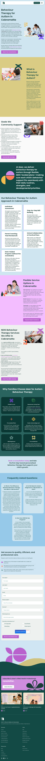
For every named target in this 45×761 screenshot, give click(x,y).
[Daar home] (3, 2)
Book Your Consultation (9, 52)
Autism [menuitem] (2, 729)
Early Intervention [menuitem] (4, 736)
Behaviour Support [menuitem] (4, 742)
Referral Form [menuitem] (24, 734)
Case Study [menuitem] (3, 753)
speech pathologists (36, 408)
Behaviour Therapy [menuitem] (4, 734)
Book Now (36, 2)
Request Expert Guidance (32, 319)
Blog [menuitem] (2, 748)
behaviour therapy (16, 30)
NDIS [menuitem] (23, 729)
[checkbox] (22, 625)
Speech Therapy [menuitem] (4, 733)
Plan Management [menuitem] (4, 740)
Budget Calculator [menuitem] (25, 740)
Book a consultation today (19, 461)
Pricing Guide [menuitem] (24, 742)
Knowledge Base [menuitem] (4, 755)
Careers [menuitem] (2, 752)
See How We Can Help (9, 157)
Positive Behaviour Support (15, 47)
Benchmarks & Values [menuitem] (26, 738)
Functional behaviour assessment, (9, 356)
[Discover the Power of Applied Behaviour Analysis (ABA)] (11, 698)
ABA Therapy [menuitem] (3, 731)
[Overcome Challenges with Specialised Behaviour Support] (33, 698)
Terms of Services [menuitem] (25, 750)
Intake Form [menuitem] (24, 733)
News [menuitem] (2, 750)
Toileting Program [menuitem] (4, 738)
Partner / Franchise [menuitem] (25, 736)
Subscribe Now (8, 687)
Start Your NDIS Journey (9, 379)
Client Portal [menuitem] (24, 731)
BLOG (2, 705)
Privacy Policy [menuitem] (24, 748)
